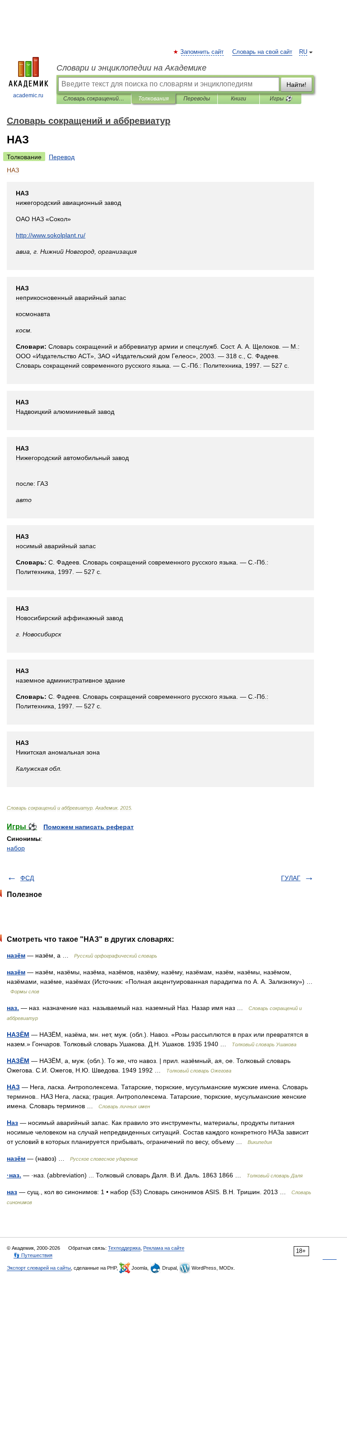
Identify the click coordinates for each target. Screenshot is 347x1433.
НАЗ (13, 1087)
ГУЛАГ (290, 878)
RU (303, 52)
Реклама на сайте (163, 1248)
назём (16, 955)
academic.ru (28, 95)
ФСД (27, 878)
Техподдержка (124, 1248)
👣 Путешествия (33, 1255)
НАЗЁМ (18, 1034)
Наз (12, 1122)
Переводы (196, 98)
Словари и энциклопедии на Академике (131, 67)
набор (16, 848)
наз (12, 1192)
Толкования (153, 98)
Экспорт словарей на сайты (39, 1268)
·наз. (14, 1175)
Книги (238, 98)
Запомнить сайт (202, 52)
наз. (13, 1007)
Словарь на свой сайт (262, 52)
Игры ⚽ (281, 98)
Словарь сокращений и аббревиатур (93, 98)
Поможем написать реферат (88, 826)
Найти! (296, 84)
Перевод (62, 157)
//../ (50, 235)
